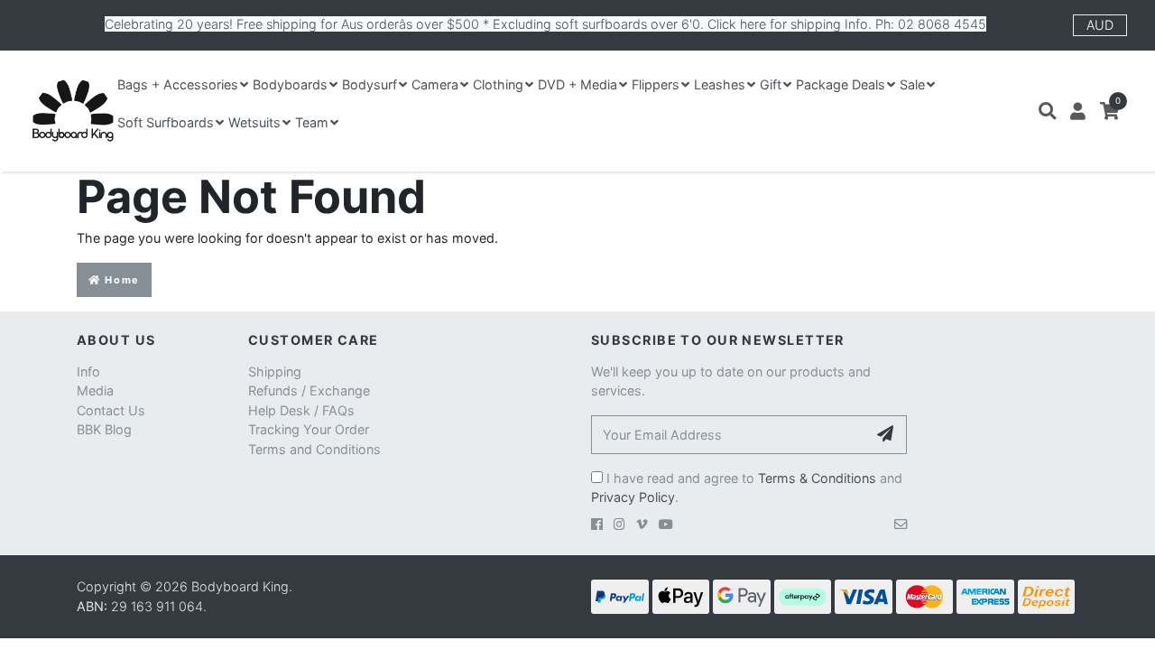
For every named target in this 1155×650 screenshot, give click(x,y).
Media (95, 390)
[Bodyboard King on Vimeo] (642, 524)
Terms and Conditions (314, 449)
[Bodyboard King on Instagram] (619, 524)
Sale (912, 84)
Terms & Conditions (817, 478)
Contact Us (111, 410)
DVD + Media (577, 84)
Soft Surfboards (165, 122)
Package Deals (840, 84)
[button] (1047, 111)
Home (120, 280)
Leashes (719, 84)
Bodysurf (369, 84)
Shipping (274, 371)
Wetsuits (254, 122)
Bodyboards (290, 84)
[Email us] (900, 524)
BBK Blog (104, 429)
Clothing (498, 84)
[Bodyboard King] (72, 111)
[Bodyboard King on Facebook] (597, 524)
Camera (434, 84)
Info (88, 371)
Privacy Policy (633, 497)
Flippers (655, 84)
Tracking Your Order (308, 429)
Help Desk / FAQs (301, 410)
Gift (770, 84)
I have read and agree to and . (746, 488)
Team (311, 122)
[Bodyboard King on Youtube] (666, 524)
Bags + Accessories (177, 84)
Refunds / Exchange (309, 390)
